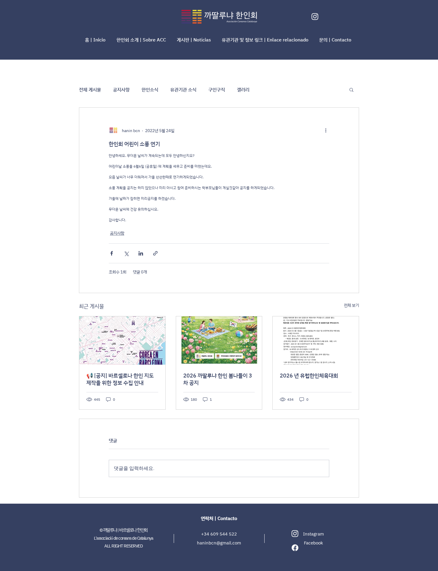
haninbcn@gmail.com (219, 543)
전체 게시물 (90, 89)
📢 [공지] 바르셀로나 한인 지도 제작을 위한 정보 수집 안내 (120, 379)
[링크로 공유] (155, 253)
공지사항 (121, 89)
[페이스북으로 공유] (111, 253)
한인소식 (150, 89)
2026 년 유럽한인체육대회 (309, 375)
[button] (142, 39)
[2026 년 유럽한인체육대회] (316, 340)
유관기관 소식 (183, 89)
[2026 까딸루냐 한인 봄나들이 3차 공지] (219, 340)
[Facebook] (295, 547)
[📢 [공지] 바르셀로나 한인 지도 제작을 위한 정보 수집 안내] (122, 340)
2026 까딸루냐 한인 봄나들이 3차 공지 (217, 379)
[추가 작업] (325, 130)
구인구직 (216, 89)
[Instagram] (314, 16)
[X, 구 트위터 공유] (126, 253)
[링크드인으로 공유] (141, 253)
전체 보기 (351, 305)
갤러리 (243, 89)
